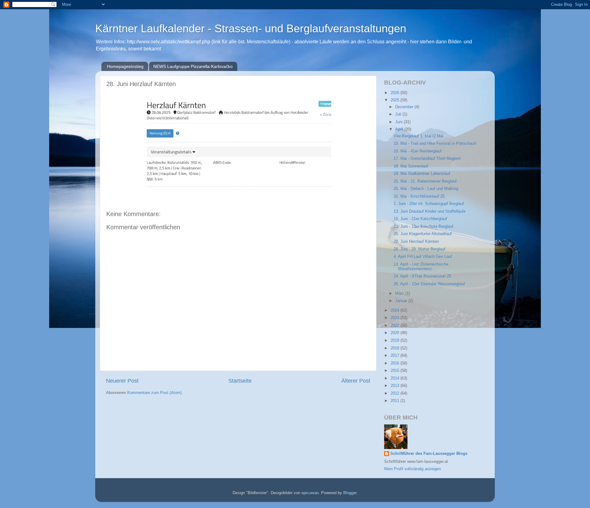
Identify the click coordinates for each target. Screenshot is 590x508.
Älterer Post (355, 381)
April (399, 129)
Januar (401, 301)
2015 (395, 370)
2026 (395, 93)
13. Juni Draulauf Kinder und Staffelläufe (430, 211)
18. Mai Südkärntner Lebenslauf (422, 173)
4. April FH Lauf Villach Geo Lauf (423, 256)
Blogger (349, 493)
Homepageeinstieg (125, 66)
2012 (395, 393)
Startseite (240, 381)
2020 (395, 333)
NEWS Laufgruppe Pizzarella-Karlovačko (193, 66)
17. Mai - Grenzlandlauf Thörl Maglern (427, 158)
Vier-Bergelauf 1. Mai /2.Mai (418, 136)
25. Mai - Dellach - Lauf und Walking (426, 189)
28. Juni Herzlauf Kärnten (416, 241)
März (400, 293)
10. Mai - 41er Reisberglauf (418, 151)
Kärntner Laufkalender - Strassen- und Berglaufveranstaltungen (250, 28)
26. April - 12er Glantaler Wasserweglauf (429, 284)
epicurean (310, 493)
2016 (395, 363)
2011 (395, 401)
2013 (395, 386)
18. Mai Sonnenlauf (411, 166)
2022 (395, 325)
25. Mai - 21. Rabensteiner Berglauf (425, 181)
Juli (399, 114)
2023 (395, 318)
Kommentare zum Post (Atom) (154, 393)
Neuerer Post (122, 381)
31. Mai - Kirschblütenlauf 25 (419, 196)
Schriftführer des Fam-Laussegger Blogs (428, 453)
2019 (395, 340)
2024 (395, 310)
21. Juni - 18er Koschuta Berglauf (423, 226)
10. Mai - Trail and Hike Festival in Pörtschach (435, 143)
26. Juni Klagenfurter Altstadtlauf (423, 234)
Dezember (405, 107)
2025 (395, 100)
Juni (399, 122)
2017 (395, 355)
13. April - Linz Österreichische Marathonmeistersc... (421, 266)
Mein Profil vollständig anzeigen (412, 469)
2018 (395, 348)
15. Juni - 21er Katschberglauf (420, 219)
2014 (395, 378)
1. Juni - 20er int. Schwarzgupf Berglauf (429, 204)
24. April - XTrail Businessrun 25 (422, 276)
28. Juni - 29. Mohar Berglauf (419, 249)
